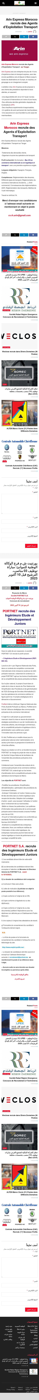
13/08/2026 (33, 320)
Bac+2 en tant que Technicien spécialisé (33, 1329)
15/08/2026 (33, 282)
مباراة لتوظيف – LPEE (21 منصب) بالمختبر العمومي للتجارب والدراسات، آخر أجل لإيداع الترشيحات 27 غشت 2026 (21, 277)
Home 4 (35, 1389)
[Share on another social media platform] (6, 36)
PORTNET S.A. (14, 846)
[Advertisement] (20, 8)
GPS (12, 105)
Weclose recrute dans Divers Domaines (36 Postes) (20, 352)
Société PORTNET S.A (19, 595)
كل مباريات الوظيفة (21, 1338)
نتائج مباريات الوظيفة (8, 1330)
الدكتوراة (35, 1341)
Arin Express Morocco (10, 64)
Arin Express (6, 71)
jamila (30, 31)
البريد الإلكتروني (32, 527)
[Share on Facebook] (33, 36)
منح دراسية (9, 1326)
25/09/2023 (18, 31)
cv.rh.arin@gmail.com (19, 215)
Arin (14, 87)
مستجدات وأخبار (20, 1347)
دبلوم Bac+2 (21, 1329)
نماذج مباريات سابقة (8, 1335)
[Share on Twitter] (15, 36)
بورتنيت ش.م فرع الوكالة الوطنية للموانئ (19, 598)
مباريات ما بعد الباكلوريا (21, 1343)
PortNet (4, 704)
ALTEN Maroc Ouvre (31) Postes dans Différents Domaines (22, 429)
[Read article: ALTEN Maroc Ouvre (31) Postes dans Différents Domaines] (20, 413)
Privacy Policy (11, 1389)
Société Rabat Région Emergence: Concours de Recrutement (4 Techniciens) (20, 315)
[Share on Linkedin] (24, 36)
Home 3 (13, 1387)
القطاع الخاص (6, 310)
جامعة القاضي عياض (32, 1391)
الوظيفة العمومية (20, 1326)
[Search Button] (3, 3)
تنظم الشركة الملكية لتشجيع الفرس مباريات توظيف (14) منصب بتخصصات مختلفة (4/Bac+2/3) (21, 391)
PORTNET (10, 611)
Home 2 (20, 1387)
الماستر (35, 1347)
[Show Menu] (35, 3)
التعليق (35, 492)
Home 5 (28, 1389)
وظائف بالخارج (8, 1339)
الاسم (35, 517)
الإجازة (4, 384)
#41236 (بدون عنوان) (32, 1387)
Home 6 (20, 1389)
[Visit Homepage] (19, 3)
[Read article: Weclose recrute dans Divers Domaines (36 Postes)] (20, 336)
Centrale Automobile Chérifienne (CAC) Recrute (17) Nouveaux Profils (21, 466)
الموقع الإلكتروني (33, 536)
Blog (5, 270)
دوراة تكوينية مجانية (21, 1333)
